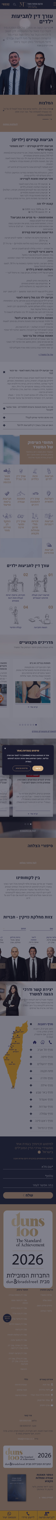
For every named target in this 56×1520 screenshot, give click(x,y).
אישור (37, 768)
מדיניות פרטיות (22, 768)
